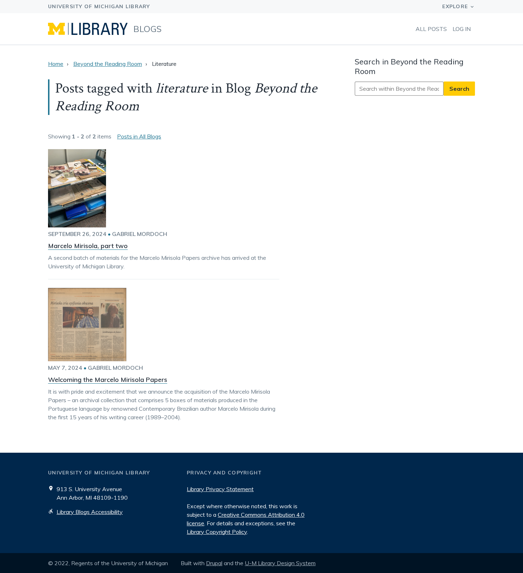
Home (55, 63)
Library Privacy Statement (220, 489)
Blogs (147, 28)
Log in (462, 28)
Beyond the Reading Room (107, 63)
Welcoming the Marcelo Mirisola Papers (107, 379)
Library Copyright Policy (217, 531)
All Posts (431, 28)
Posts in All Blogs (139, 136)
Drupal (214, 563)
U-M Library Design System (280, 563)
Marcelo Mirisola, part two (88, 246)
